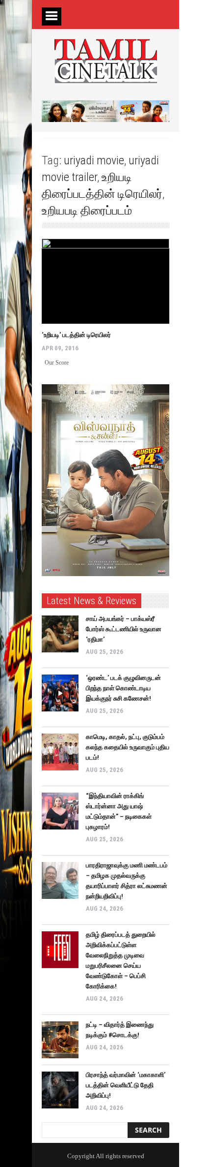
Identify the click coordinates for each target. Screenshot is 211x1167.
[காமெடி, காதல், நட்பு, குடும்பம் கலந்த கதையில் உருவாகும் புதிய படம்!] (60, 752)
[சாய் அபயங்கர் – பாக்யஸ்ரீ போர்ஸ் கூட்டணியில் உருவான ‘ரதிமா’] (60, 633)
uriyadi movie (94, 160)
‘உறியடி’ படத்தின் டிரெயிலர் (76, 334)
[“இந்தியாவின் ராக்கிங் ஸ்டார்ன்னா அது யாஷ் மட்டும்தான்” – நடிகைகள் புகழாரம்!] (60, 811)
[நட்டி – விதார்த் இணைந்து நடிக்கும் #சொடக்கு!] (60, 1039)
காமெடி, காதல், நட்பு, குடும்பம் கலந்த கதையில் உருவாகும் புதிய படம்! (127, 747)
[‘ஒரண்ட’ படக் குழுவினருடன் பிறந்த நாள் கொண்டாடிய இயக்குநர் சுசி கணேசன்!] (60, 693)
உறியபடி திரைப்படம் (87, 210)
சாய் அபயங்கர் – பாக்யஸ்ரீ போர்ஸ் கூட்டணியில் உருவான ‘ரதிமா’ (123, 629)
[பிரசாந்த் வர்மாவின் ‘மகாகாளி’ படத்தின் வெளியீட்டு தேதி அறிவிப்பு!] (60, 1090)
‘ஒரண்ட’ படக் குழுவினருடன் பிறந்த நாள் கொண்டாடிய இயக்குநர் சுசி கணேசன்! (123, 688)
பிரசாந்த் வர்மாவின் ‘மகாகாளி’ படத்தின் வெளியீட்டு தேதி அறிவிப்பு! (125, 1085)
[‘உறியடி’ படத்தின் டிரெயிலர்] (105, 281)
